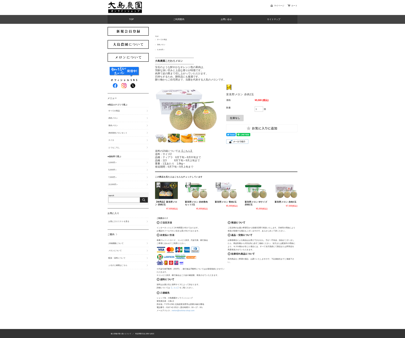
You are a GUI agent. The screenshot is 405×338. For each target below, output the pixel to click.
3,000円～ (112, 162)
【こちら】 (186, 151)
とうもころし (114, 147)
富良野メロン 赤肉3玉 (285, 202)
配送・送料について (116, 258)
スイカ (111, 140)
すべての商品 (162, 39)
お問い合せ (226, 19)
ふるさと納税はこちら (117, 265)
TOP (131, 19)
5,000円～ (161, 49)
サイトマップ (273, 19)
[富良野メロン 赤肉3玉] (286, 190)
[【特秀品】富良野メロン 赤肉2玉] (166, 190)
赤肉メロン (161, 44)
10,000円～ (113, 184)
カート (294, 5)
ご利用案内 (178, 19)
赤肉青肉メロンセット (117, 133)
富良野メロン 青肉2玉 (226, 202)
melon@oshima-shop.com (183, 310)
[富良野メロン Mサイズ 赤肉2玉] (256, 190)
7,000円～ (112, 177)
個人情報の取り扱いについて (121, 334)
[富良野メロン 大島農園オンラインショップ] (125, 12)
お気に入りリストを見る (118, 221)
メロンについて (115, 250)
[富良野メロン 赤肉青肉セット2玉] (196, 190)
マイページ (279, 5)
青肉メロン (113, 125)
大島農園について (116, 243)
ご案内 (111, 234)
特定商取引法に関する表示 (144, 334)
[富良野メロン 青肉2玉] (226, 190)
